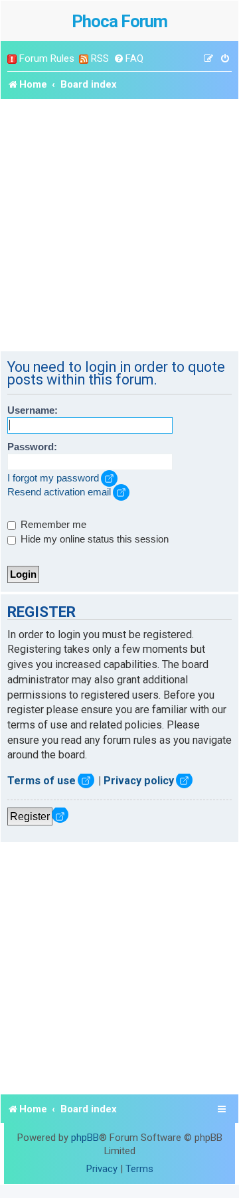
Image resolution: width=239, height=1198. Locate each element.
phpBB (85, 1138)
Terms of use (41, 780)
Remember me (52, 524)
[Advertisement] (119, 225)
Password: (32, 447)
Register (30, 816)
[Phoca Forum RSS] (83, 59)
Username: (32, 410)
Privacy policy (139, 780)
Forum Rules (46, 58)
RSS (100, 58)
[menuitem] (128, 59)
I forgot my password (53, 478)
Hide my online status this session (93, 539)
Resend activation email (59, 492)
